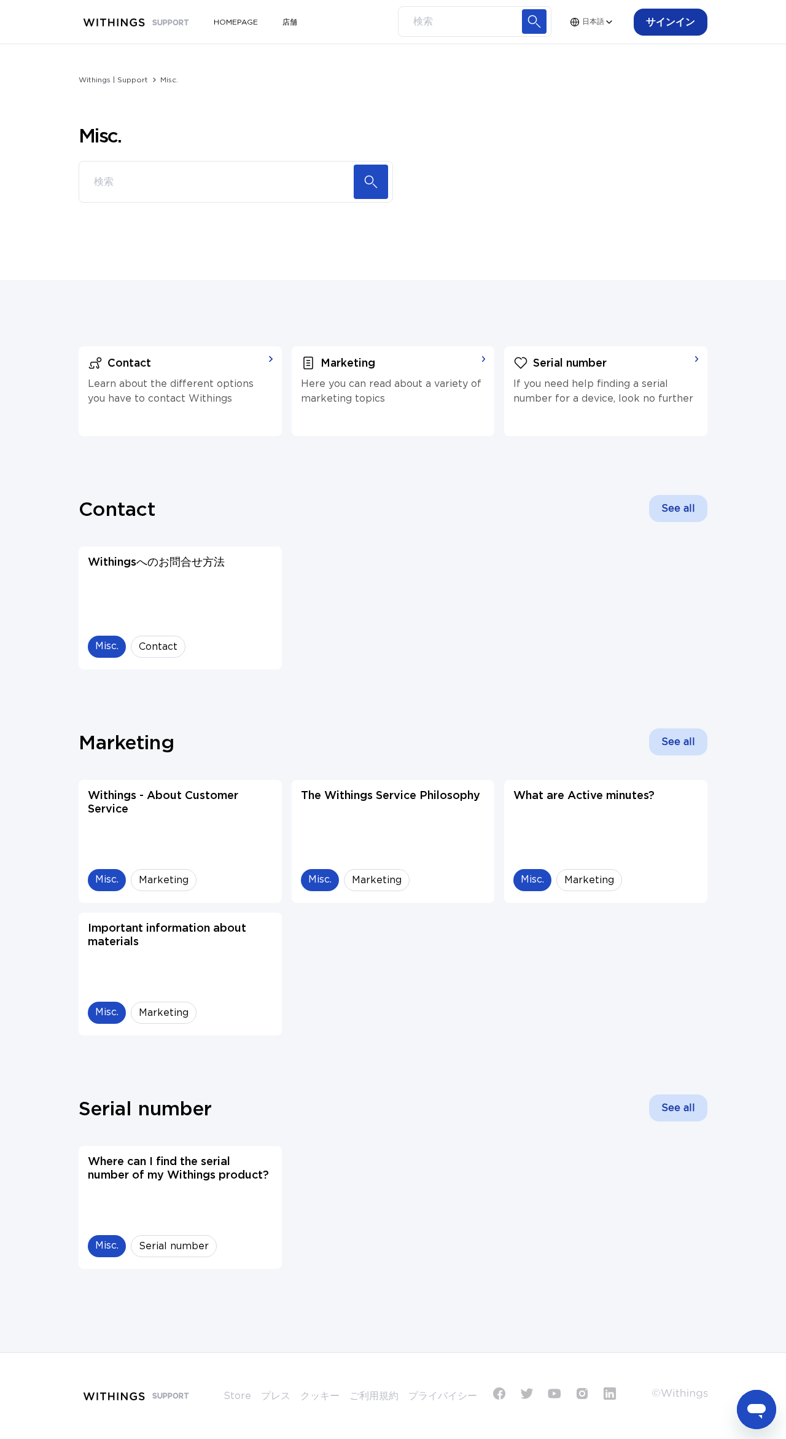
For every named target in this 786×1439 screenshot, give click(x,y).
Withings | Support (113, 80)
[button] (670, 22)
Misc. (169, 80)
